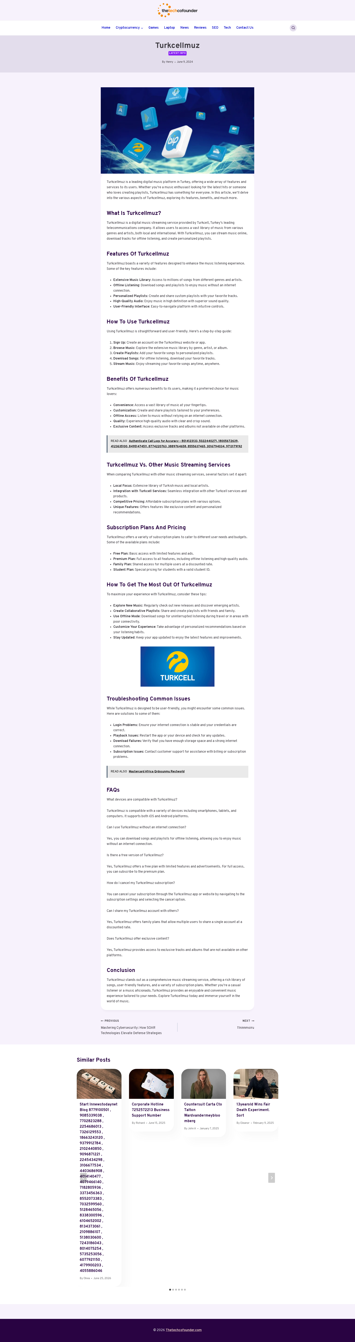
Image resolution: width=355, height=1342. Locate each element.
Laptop (169, 28)
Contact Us (244, 28)
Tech (227, 28)
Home (106, 28)
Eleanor (244, 1123)
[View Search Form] (293, 27)
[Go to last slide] (83, 1178)
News (184, 28)
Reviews (200, 28)
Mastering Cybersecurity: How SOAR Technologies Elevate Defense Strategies (131, 1027)
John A (192, 1128)
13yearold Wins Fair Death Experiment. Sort (253, 1110)
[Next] (271, 1178)
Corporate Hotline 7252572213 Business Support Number (151, 1110)
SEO (215, 28)
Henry (169, 62)
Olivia (87, 1278)
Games (153, 28)
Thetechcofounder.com (184, 1330)
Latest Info (177, 53)
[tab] (170, 1290)
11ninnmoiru (245, 1024)
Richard (140, 1123)
